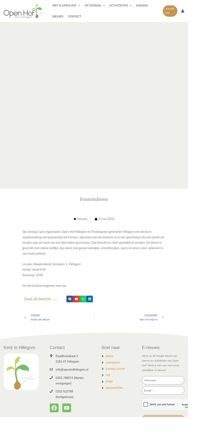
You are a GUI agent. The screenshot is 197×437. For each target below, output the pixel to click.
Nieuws (57, 16)
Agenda (142, 5)
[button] (78, 5)
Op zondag (93, 5)
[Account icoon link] (182, 11)
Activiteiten (118, 5)
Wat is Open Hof (64, 5)
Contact (74, 16)
